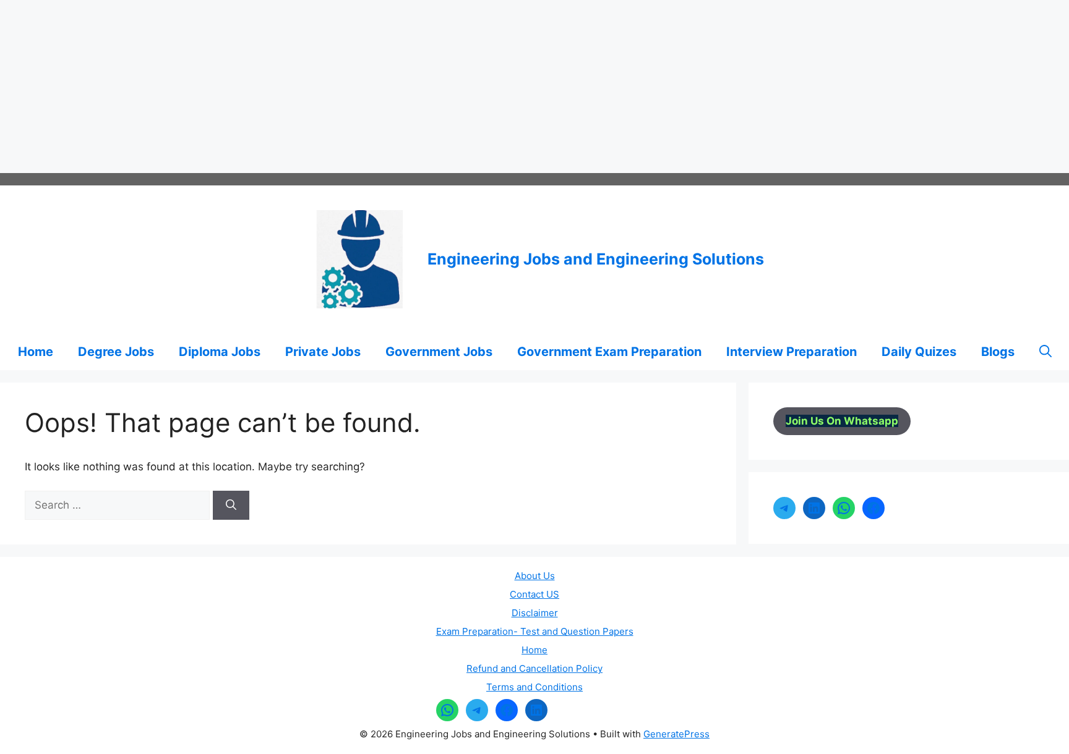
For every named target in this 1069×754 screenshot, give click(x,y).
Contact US (534, 594)
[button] (1045, 351)
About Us (535, 576)
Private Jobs (323, 351)
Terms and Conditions (534, 687)
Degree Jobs (116, 351)
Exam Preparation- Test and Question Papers (534, 631)
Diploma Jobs (219, 351)
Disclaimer (535, 613)
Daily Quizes (919, 351)
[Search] (231, 505)
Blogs (998, 351)
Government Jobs (438, 351)
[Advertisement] (371, 86)
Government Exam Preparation (609, 351)
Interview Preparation (791, 351)
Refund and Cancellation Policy (534, 668)
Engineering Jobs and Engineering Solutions (595, 259)
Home (35, 351)
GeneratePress (676, 734)
